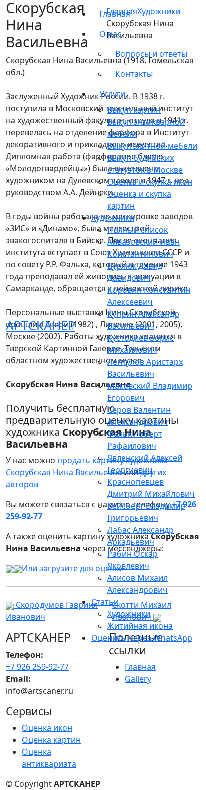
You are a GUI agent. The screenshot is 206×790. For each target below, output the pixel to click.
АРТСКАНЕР (41, 325)
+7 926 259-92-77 (37, 667)
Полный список (138, 230)
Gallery (138, 679)
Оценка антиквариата (49, 758)
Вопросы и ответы (152, 54)
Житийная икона (140, 626)
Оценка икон (47, 728)
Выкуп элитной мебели (153, 146)
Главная (115, 14)
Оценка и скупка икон (150, 182)
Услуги (113, 94)
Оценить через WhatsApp (142, 638)
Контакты (134, 74)
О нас (111, 34)
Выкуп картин (134, 110)
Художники (129, 614)
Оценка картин (51, 740)
